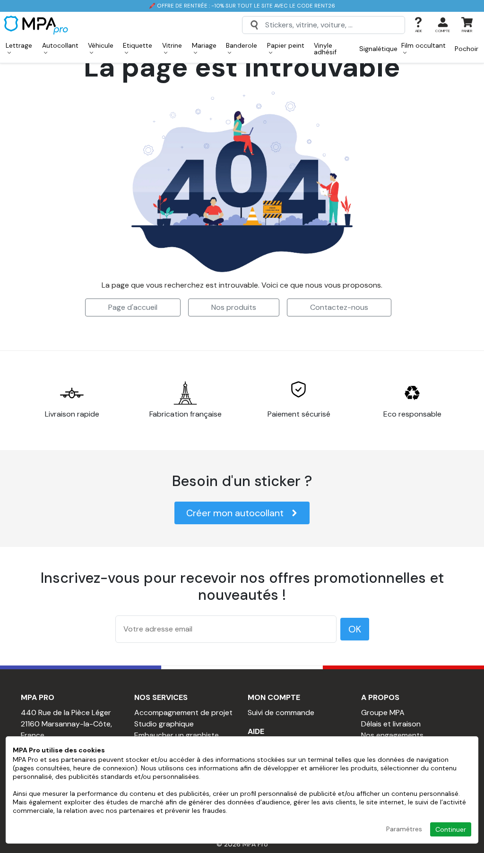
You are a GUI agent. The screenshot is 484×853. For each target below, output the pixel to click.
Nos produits (233, 307)
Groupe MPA (383, 712)
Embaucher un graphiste (176, 735)
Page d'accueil (132, 307)
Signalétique (378, 48)
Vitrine (172, 45)
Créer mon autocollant (235, 513)
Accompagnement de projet (183, 712)
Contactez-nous (339, 307)
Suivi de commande (281, 712)
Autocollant (60, 45)
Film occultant (423, 45)
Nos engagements (392, 735)
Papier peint (285, 45)
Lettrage (19, 45)
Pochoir (466, 48)
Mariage (204, 45)
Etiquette (137, 45)
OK (354, 629)
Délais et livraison (391, 724)
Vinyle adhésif (325, 48)
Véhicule (100, 45)
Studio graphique (164, 724)
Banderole (241, 45)
